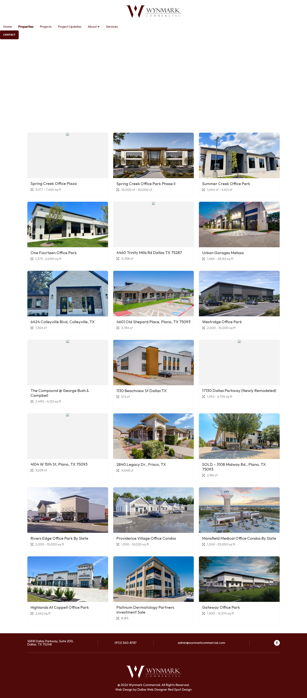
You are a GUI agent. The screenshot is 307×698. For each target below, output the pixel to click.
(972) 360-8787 (126, 643)
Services (112, 27)
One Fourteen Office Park (54, 253)
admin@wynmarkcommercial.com (201, 643)
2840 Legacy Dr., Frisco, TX (141, 464)
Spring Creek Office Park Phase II (145, 184)
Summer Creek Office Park (226, 184)
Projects (46, 27)
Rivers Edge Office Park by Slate (59, 538)
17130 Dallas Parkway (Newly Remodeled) (239, 391)
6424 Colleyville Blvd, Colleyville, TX (63, 322)
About (92, 27)
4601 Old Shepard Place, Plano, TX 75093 (153, 322)
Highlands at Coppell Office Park (60, 607)
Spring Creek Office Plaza (54, 184)
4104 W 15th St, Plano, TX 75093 (59, 464)
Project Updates (69, 27)
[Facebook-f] (277, 643)
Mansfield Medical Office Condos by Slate (239, 538)
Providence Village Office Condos (146, 538)
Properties (25, 27)
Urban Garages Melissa (223, 253)
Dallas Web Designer (152, 689)
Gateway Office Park (221, 607)
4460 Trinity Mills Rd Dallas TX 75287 (149, 253)
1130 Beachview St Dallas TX (141, 391)
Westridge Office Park (222, 322)
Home (7, 27)
